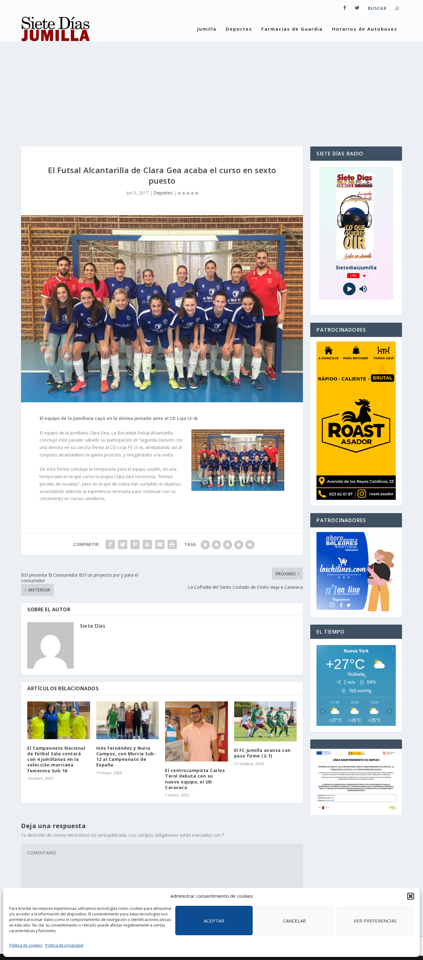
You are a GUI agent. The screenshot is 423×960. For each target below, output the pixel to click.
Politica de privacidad (64, 945)
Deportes (239, 29)
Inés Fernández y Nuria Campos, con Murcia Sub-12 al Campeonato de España (126, 756)
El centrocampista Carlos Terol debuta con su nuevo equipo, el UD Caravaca (195, 778)
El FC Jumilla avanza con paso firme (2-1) (262, 753)
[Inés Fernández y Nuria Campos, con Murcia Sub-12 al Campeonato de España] (127, 720)
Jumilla (206, 29)
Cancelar (294, 921)
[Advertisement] (211, 87)
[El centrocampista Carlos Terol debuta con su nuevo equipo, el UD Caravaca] (196, 731)
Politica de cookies (25, 945)
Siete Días (92, 625)
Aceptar (214, 921)
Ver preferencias (375, 921)
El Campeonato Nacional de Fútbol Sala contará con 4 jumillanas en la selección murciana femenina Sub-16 (56, 759)
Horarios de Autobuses (364, 29)
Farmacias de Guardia (292, 29)
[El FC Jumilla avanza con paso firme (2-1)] (265, 721)
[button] (411, 896)
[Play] (349, 289)
